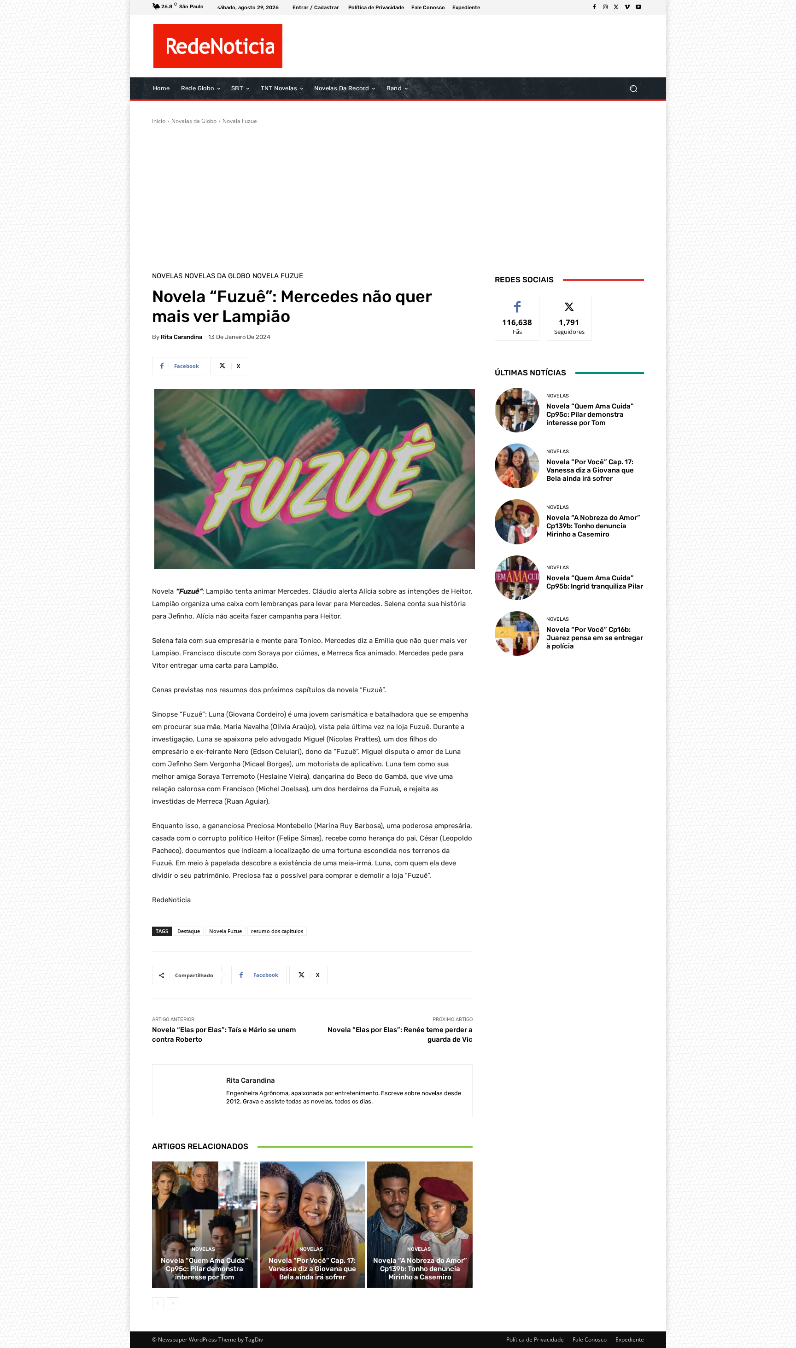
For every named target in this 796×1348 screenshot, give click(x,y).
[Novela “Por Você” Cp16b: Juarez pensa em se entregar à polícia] (517, 633)
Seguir (570, 301)
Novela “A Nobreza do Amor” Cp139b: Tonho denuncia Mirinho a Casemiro (420, 1268)
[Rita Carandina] (189, 1091)
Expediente (629, 1339)
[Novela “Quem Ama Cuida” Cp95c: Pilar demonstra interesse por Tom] (205, 1224)
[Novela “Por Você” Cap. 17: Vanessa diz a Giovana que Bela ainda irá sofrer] (312, 1224)
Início (158, 121)
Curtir (518, 301)
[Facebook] (594, 7)
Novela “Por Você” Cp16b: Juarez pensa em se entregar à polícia (594, 637)
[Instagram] (605, 7)
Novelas (167, 276)
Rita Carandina (181, 337)
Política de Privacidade (535, 1339)
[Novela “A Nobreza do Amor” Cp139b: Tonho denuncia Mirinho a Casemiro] (420, 1224)
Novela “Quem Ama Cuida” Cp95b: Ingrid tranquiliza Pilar (594, 582)
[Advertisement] (398, 194)
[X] (616, 7)
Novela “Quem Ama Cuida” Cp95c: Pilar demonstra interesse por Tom (204, 1268)
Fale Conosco (590, 1339)
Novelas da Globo (194, 121)
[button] (633, 88)
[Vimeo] (627, 7)
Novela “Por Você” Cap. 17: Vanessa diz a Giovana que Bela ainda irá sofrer (312, 1268)
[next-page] (172, 1303)
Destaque (188, 931)
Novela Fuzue (239, 121)
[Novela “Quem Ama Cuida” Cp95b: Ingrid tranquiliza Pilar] (517, 577)
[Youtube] (638, 7)
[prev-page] (158, 1303)
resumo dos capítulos (277, 931)
